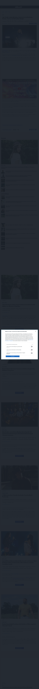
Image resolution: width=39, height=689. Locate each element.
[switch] (31, 346)
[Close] (36, 331)
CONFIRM (12, 356)
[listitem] (19, 344)
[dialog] (19, 344)
